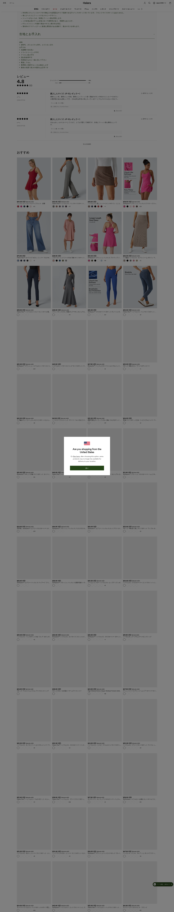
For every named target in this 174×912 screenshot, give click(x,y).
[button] (87, 443)
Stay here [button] (76, 456)
